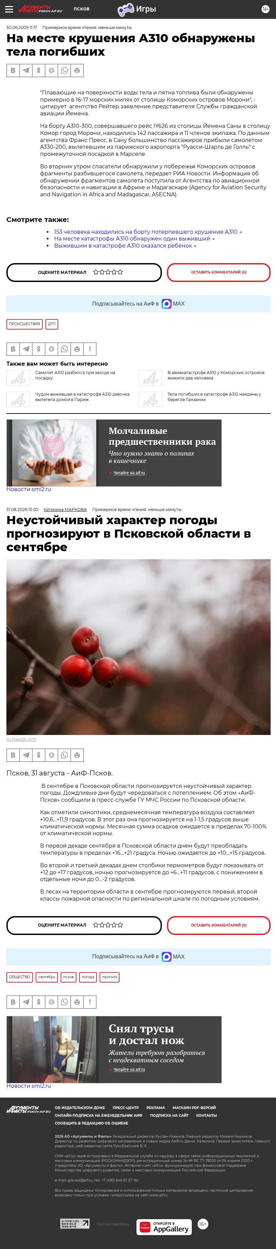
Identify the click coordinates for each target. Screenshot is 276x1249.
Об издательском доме (80, 1108)
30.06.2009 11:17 (21, 27)
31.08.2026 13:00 (22, 509)
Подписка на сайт (169, 1115)
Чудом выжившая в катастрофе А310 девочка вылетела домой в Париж (82, 397)
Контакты (206, 1115)
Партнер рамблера (113, 1224)
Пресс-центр (126, 1108)
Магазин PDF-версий (194, 1108)
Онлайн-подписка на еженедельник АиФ (98, 1115)
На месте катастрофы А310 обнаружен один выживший (132, 238)
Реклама (155, 1108)
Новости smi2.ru (28, 489)
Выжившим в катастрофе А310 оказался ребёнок (123, 246)
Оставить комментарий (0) (219, 272)
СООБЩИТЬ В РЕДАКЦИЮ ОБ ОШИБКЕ (91, 1123)
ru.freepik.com (21, 739)
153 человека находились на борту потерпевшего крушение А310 (146, 232)
